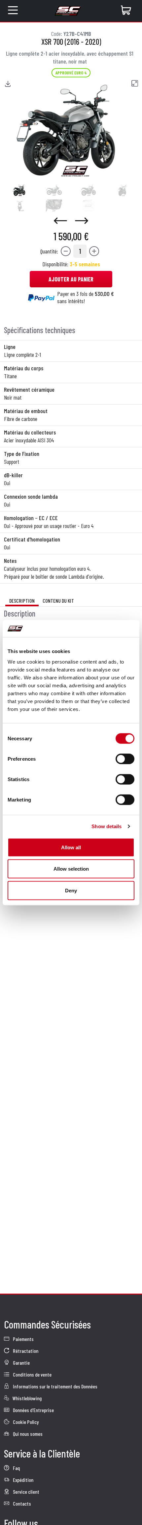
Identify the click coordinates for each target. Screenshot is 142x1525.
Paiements (23, 1339)
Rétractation (25, 1351)
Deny (71, 890)
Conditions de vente (32, 1374)
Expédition (22, 1480)
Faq (16, 1468)
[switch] (125, 758)
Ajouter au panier (71, 279)
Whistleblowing (27, 1398)
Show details (106, 826)
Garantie (21, 1362)
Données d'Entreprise (33, 1410)
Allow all (71, 847)
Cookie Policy (25, 1422)
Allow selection (71, 869)
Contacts (21, 1503)
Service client (25, 1491)
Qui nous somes (27, 1434)
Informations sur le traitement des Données (54, 1386)
